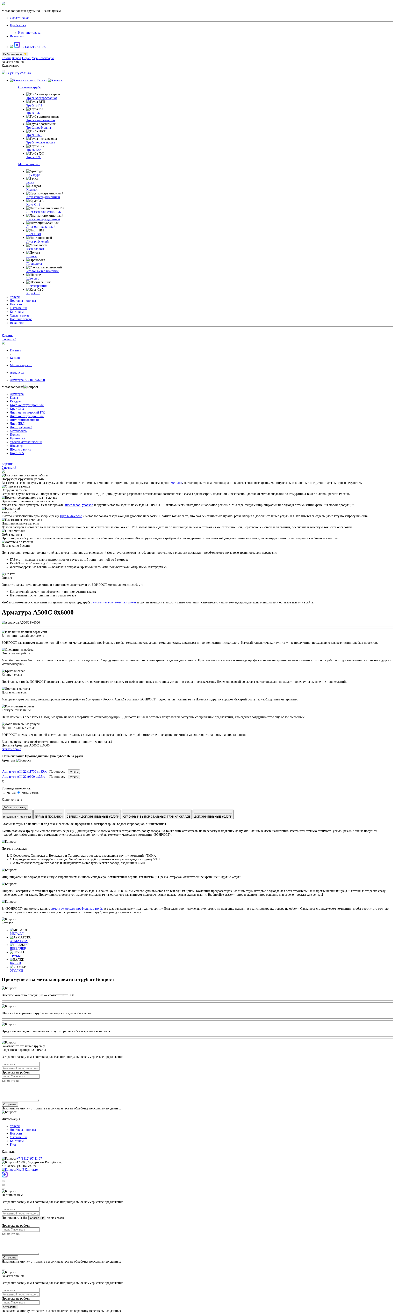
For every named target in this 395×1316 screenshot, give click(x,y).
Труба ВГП (34, 105)
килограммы (30, 792)
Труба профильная (39, 127)
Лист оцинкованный (40, 226)
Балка (30, 182)
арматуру (57, 908)
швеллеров (72, 505)
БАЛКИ (15, 963)
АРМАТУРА (19, 941)
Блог (13, 1144)
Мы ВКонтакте (27, 1169)
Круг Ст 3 (33, 204)
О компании (18, 308)
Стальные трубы (29, 87)
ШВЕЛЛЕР (18, 948)
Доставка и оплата (23, 300)
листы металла (103, 602)
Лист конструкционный (43, 219)
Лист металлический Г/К (43, 212)
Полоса (31, 256)
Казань (6, 58)
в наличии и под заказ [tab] (17, 816)
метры (11, 792)
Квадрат (32, 189)
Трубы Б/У (33, 149)
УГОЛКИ (16, 970)
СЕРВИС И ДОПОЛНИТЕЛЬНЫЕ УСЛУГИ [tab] (93, 816)
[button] (197, 764)
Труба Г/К (33, 112)
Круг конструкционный (43, 197)
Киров (16, 58)
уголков (87, 505)
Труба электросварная (41, 98)
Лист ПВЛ (33, 234)
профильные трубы (89, 908)
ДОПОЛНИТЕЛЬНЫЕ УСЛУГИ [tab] (213, 816)
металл (70, 908)
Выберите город (13, 54)
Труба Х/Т (33, 157)
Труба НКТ (34, 135)
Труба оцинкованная (40, 120)
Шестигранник (37, 286)
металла (176, 482)
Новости (16, 304)
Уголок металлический (42, 271)
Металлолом (35, 249)
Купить (74, 771)
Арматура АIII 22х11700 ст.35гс (24, 771)
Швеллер (32, 278)
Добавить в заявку (14, 807)
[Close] (3, 1181)
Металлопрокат (29, 164)
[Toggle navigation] (3, 70)
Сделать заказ (19, 315)
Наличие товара (29, 32)
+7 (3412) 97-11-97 (33, 47)
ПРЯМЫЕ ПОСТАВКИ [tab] (49, 816)
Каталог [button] (30, 80)
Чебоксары (46, 58)
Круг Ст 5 (33, 293)
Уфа (35, 58)
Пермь (26, 58)
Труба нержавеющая (40, 142)
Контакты (17, 311)
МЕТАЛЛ (17, 933)
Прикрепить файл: (15, 1217)
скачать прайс (11, 749)
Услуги (15, 297)
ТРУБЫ (15, 956)
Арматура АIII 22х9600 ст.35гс (23, 776)
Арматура (33, 175)
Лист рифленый (37, 241)
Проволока (34, 263)
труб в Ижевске (71, 516)
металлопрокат (125, 602)
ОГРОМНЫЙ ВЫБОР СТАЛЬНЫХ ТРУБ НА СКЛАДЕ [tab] (156, 816)
